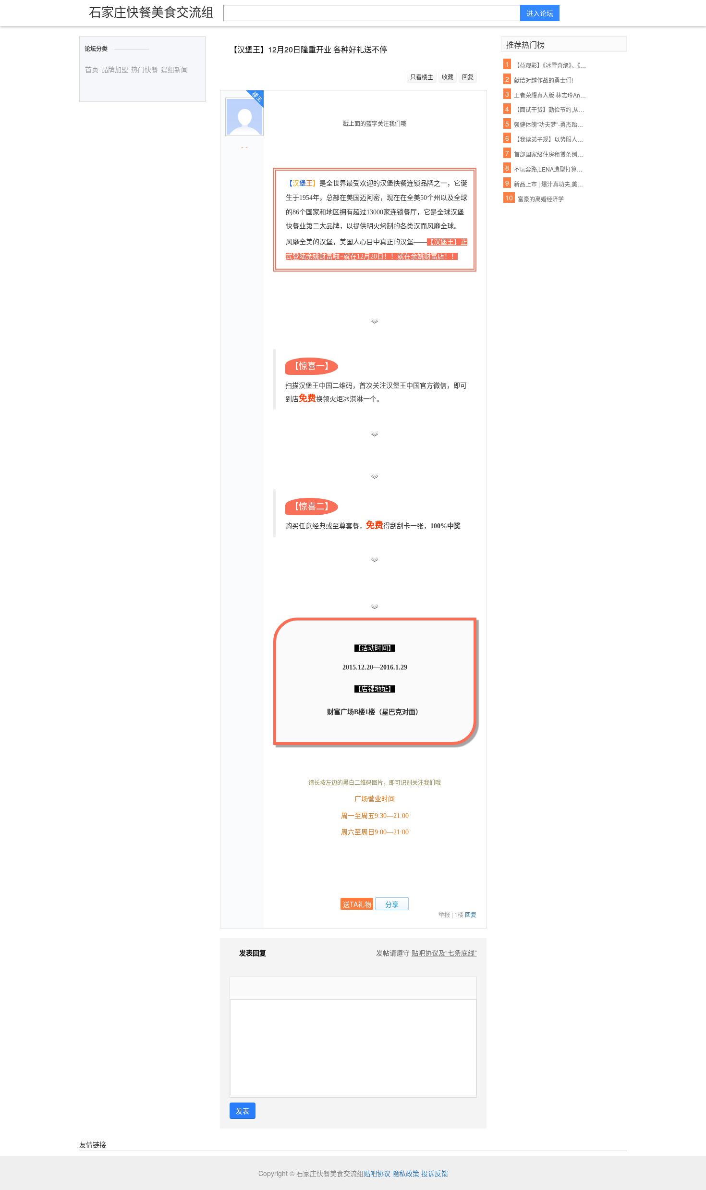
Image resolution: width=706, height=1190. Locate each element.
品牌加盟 (114, 69)
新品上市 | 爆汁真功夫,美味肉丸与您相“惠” (550, 184)
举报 (444, 914)
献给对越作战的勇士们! (543, 80)
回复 (468, 77)
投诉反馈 (434, 1173)
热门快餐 (144, 69)
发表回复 (252, 952)
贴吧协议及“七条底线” (444, 952)
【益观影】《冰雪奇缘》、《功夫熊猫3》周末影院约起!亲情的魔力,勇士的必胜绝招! (550, 65)
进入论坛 (539, 13)
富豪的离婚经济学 (541, 199)
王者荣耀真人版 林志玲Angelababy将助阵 (550, 95)
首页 (91, 69)
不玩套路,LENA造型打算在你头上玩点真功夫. (550, 169)
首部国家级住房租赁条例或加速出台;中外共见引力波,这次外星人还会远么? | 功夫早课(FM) (550, 154)
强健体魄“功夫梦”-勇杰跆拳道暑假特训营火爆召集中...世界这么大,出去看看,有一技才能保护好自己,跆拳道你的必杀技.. (550, 124)
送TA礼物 (357, 904)
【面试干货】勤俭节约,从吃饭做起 (550, 109)
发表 (242, 1111)
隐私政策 (405, 1173)
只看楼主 (421, 77)
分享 (392, 904)
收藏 (447, 77)
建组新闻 (174, 69)
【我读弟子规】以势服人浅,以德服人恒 (550, 139)
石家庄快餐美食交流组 (151, 11)
